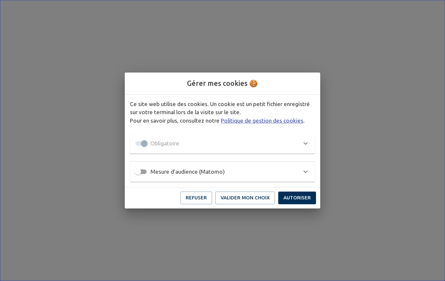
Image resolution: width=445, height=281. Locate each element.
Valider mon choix (245, 197)
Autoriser (297, 197)
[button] (222, 143)
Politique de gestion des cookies (262, 120)
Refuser (196, 197)
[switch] (138, 172)
